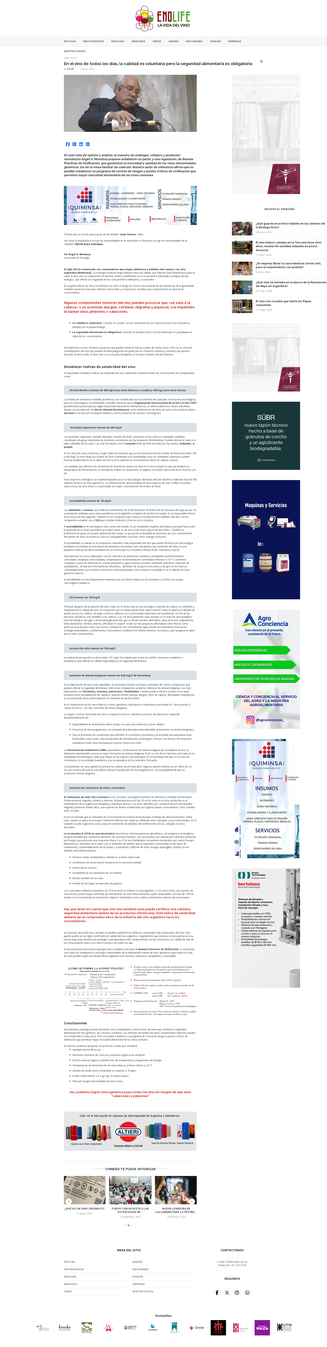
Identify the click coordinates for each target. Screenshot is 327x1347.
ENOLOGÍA (117, 41)
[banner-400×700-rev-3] (266, 77)
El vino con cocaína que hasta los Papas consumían (283, 303)
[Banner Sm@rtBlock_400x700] (266, 870)
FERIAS (157, 41)
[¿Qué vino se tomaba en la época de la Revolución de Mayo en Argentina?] (242, 287)
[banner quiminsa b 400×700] (266, 741)
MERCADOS (138, 41)
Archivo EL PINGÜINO (279, 209)
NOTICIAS (70, 41)
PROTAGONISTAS (93, 41)
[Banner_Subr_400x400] (266, 403)
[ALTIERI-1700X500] (130, 1113)
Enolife (70, 68)
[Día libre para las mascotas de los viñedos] (176, 1190)
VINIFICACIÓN (70, 58)
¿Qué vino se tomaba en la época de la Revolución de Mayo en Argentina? (291, 284)
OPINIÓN (215, 41)
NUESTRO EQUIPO (75, 51)
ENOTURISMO (194, 41)
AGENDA (174, 41)
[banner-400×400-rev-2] (266, 325)
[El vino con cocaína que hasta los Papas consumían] (242, 306)
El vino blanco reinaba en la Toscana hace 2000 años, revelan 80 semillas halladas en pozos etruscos (289, 246)
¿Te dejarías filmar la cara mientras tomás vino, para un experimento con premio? (288, 265)
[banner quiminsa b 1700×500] (130, 188)
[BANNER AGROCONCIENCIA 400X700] (266, 611)
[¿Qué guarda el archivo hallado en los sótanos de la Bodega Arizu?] (242, 228)
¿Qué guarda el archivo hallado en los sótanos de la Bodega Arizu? (290, 225)
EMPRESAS (234, 41)
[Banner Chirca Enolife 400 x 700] (266, 482)
